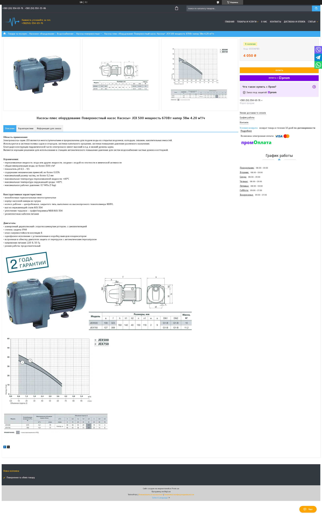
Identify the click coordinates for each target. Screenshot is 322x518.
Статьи (312, 21)
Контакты (275, 21)
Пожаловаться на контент (151, 494)
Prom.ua (175, 488)
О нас (264, 21)
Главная (229, 21)
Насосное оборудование (42, 33)
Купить (279, 70)
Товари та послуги (17, 33)
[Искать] (316, 8)
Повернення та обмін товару (21, 477)
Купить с (273, 78)
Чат (310, 509)
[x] (8, 447)
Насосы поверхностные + (89, 33)
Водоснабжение (65, 33)
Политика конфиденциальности (179, 494)
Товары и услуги (246, 21)
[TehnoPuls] (11, 21)
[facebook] (4, 447)
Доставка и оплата (294, 21)
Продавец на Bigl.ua (161, 491)
